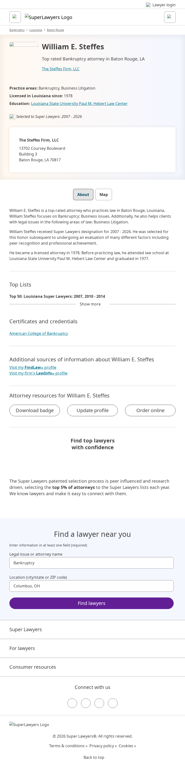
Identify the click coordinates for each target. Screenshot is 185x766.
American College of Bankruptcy (38, 333)
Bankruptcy (17, 30)
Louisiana (35, 30)
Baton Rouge (55, 30)
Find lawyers (92, 603)
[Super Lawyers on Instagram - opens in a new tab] (86, 703)
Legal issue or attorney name (35, 554)
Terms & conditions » (68, 745)
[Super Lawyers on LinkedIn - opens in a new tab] (113, 703)
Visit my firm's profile (38, 373)
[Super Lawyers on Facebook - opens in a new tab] (72, 703)
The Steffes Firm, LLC (60, 68)
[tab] (83, 194)
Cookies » (127, 745)
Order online (150, 410)
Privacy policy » (103, 745)
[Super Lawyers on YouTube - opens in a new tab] (99, 703)
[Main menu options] (15, 17)
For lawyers (22, 648)
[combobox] (91, 563)
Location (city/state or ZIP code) (38, 577)
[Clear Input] (168, 563)
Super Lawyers (25, 629)
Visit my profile (32, 367)
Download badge (35, 410)
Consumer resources (32, 667)
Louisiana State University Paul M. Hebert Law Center (79, 103)
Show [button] (90, 304)
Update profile (93, 410)
